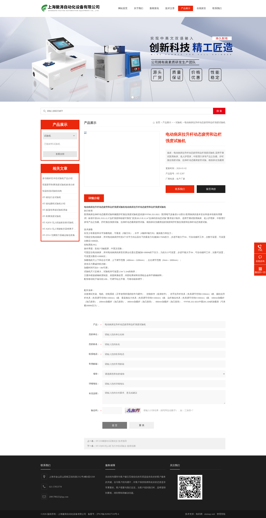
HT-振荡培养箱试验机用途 (54, 210)
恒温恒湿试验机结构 (52, 191)
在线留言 (201, 8)
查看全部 (60, 154)
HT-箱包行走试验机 (51, 197)
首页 (158, 122)
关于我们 (138, 8)
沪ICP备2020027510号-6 (108, 514)
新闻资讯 (154, 8)
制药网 (199, 514)
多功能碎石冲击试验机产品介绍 (57, 178)
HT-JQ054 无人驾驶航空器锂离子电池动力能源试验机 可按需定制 (60, 229)
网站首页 (122, 8)
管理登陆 (221, 514)
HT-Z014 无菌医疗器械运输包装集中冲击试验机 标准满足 (60, 235)
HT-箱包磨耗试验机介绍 (53, 203)
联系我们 (217, 8)
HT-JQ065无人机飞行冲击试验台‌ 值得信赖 (116, 446)
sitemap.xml (209, 514)
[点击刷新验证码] (132, 410)
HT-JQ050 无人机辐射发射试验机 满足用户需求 (60, 222)
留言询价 (211, 189)
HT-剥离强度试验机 (51, 216)
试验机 (47, 136)
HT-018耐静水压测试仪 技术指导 (111, 441)
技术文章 (170, 8)
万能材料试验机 (52, 144)
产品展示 (185, 8)
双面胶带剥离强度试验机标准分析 (58, 185)
